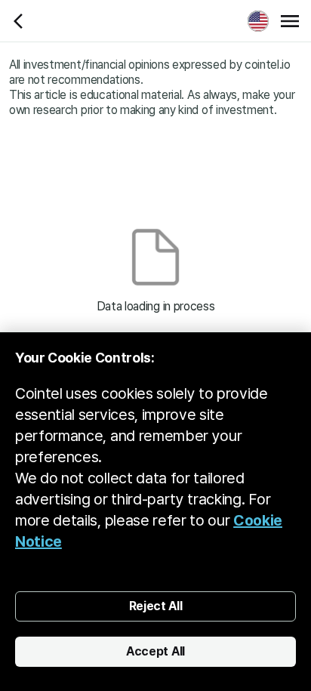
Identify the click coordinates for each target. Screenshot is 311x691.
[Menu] (290, 21)
